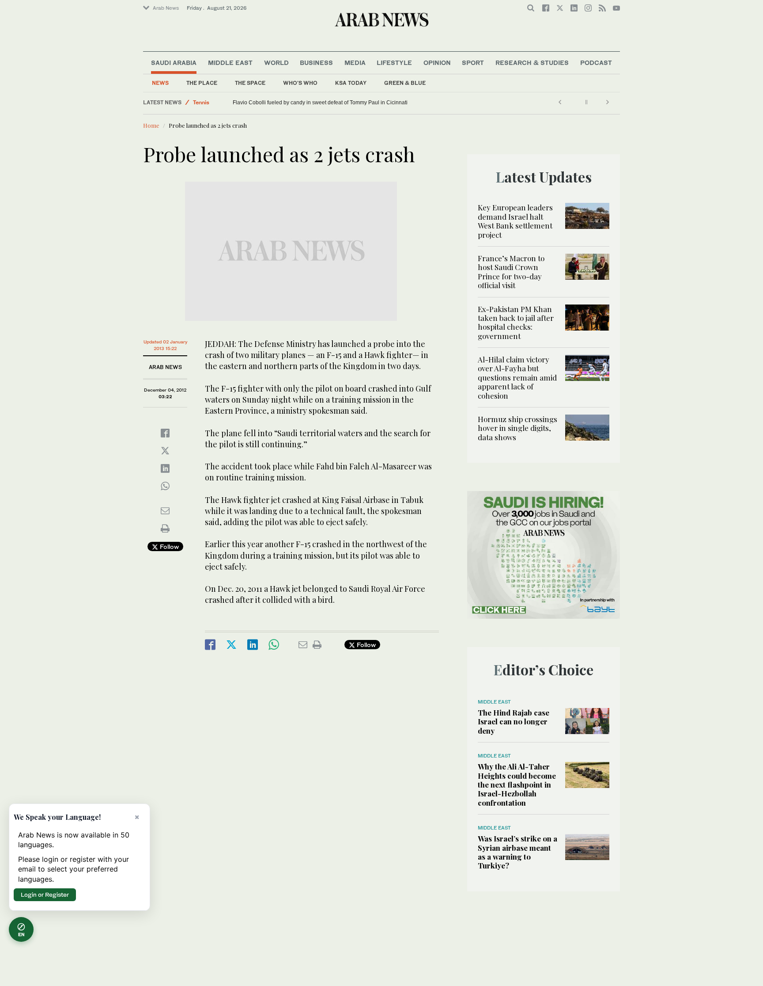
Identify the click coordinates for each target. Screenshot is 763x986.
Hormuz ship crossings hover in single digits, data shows (517, 428)
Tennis (201, 102)
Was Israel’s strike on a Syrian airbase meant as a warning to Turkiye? (517, 852)
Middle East (230, 62)
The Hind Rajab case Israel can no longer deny (513, 721)
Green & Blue (405, 83)
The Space (250, 83)
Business (316, 62)
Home (151, 125)
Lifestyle (394, 62)
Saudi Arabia (173, 62)
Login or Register (45, 894)
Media (355, 62)
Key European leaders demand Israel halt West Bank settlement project (515, 220)
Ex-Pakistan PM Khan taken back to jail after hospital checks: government (516, 322)
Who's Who (300, 83)
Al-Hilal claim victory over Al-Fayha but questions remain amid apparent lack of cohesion (517, 377)
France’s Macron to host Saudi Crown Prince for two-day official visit (511, 271)
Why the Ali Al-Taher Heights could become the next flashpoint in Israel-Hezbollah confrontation (517, 784)
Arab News (166, 8)
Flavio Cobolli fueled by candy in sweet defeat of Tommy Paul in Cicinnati (320, 102)
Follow (168, 546)
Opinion (437, 62)
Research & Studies (532, 62)
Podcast (596, 62)
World (276, 62)
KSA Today (350, 83)
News (160, 83)
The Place (201, 83)
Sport (473, 62)
